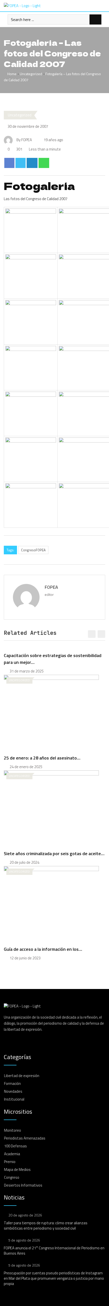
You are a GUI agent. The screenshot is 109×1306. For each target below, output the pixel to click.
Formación (12, 1083)
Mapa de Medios (17, 1169)
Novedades (13, 1091)
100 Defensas (15, 1146)
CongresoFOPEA (33, 550)
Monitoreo (12, 1130)
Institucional (14, 1099)
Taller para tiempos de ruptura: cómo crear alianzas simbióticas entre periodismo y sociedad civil (45, 1225)
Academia (12, 1154)
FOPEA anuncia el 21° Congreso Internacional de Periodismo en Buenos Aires (54, 1250)
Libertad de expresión (21, 1076)
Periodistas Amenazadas (24, 1138)
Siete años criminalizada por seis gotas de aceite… (54, 853)
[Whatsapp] (44, 163)
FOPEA (51, 587)
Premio (9, 1162)
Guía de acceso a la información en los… (43, 949)
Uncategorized (31, 73)
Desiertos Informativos (23, 1185)
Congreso (11, 1177)
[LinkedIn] (32, 163)
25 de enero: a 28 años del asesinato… (42, 757)
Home (11, 73)
